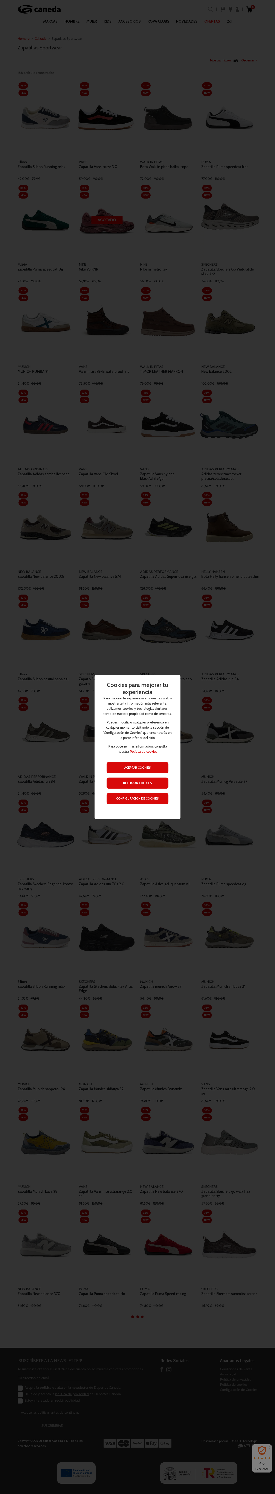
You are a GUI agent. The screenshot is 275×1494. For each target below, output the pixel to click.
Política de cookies (143, 751)
